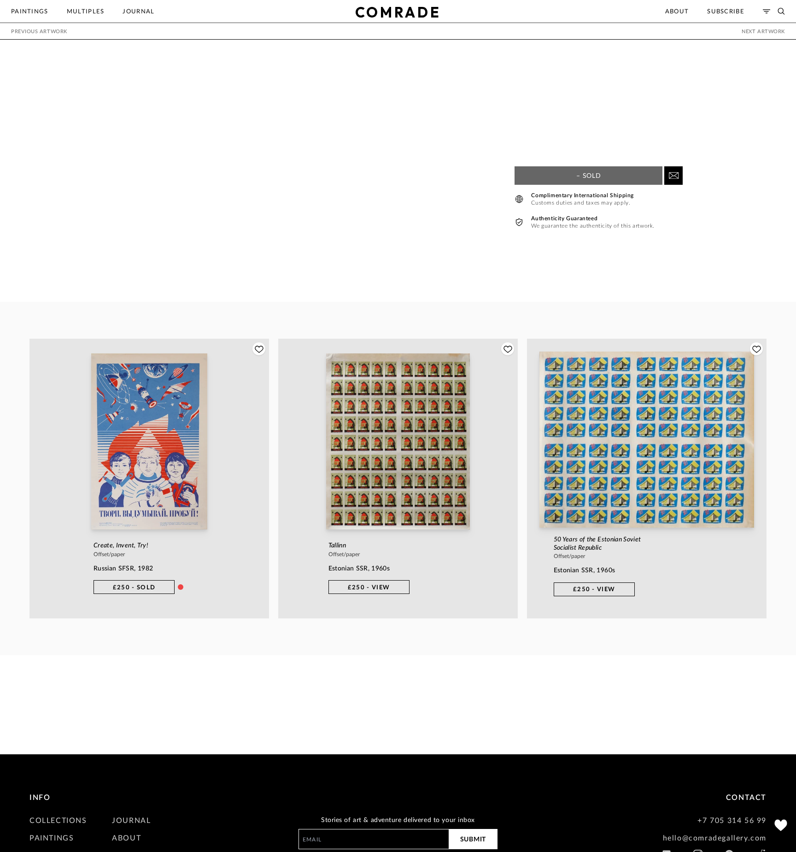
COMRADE (398, 12)
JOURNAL (131, 820)
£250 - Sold (134, 587)
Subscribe (725, 11)
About (677, 11)
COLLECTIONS (58, 820)
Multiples (86, 11)
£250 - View (369, 587)
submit (473, 838)
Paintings (29, 11)
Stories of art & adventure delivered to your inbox (398, 819)
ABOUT (126, 837)
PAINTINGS (51, 837)
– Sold (588, 175)
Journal (138, 11)
